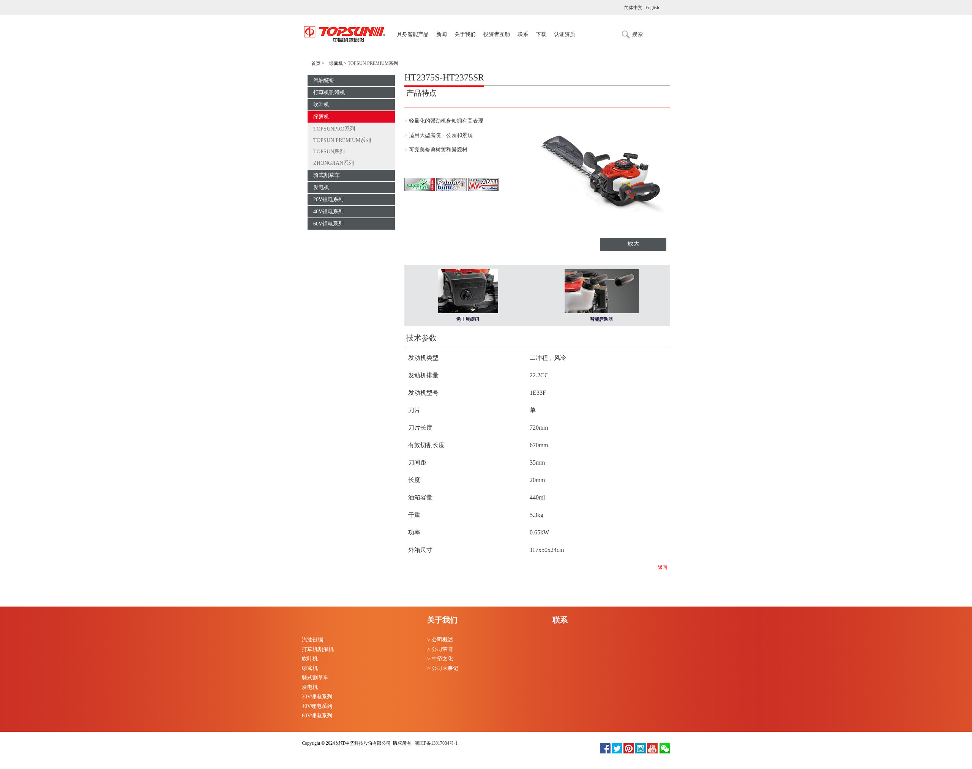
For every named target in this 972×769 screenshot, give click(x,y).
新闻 (441, 34)
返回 (662, 567)
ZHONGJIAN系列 (333, 163)
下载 (541, 34)
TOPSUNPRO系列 (334, 129)
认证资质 (564, 34)
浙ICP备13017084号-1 (435, 743)
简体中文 (633, 7)
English (652, 7)
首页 (315, 63)
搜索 (637, 34)
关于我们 (465, 34)
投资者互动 (496, 34)
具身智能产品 (413, 34)
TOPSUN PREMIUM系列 (342, 140)
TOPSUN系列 (329, 151)
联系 (523, 34)
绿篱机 (336, 63)
